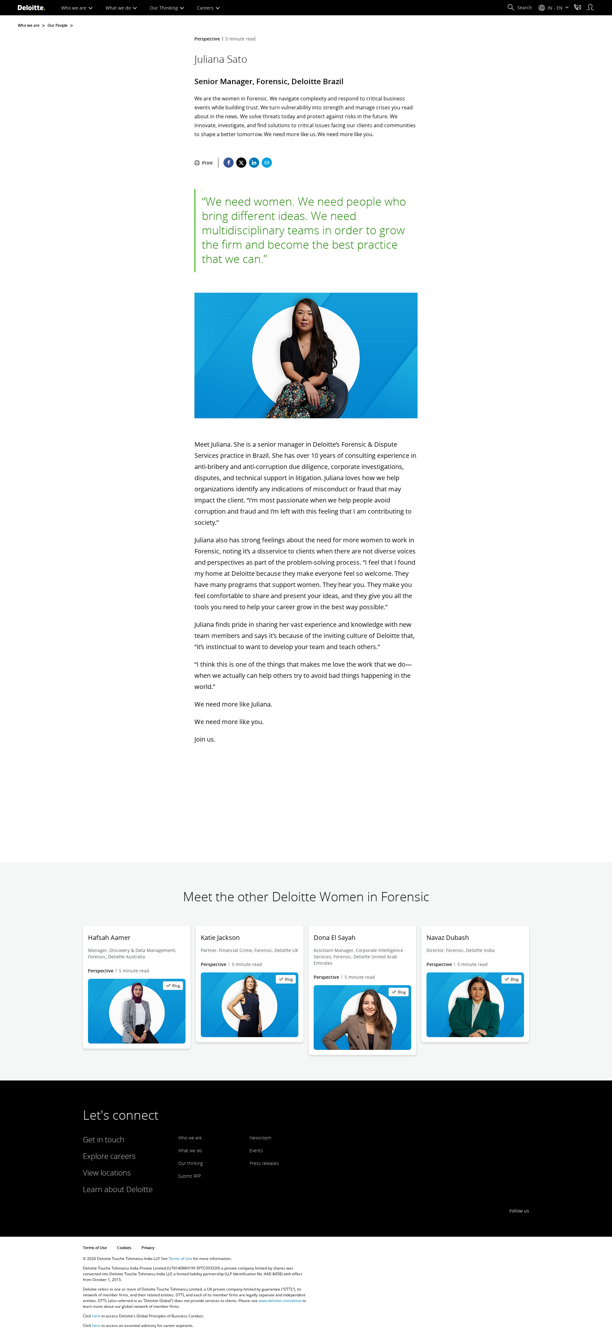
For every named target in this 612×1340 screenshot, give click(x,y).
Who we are (74, 8)
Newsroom (260, 1138)
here (96, 1316)
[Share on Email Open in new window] (267, 162)
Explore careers (109, 1156)
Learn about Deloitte (118, 1189)
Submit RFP (189, 1176)
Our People (57, 25)
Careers (206, 8)
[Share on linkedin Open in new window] (254, 162)
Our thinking (190, 1163)
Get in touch (103, 1139)
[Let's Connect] (577, 7)
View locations (107, 1172)
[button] (519, 7)
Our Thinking (164, 8)
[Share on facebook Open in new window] (228, 162)
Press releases (264, 1163)
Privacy (148, 1247)
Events (256, 1150)
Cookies (124, 1247)
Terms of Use (95, 1247)
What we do (119, 8)
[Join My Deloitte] (590, 7)
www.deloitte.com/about (280, 1300)
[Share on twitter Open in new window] (241, 162)
